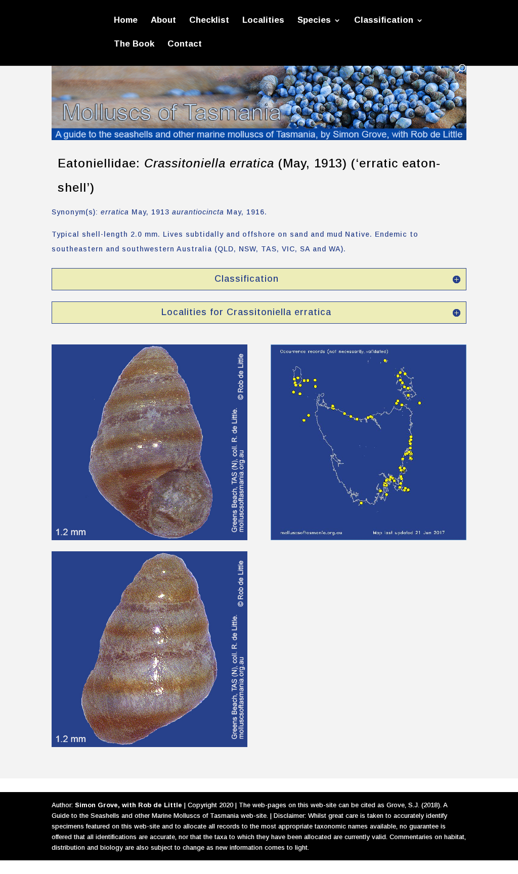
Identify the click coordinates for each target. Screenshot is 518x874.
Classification (383, 21)
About (163, 21)
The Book (134, 44)
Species (314, 21)
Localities (263, 21)
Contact (184, 44)
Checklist (209, 21)
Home (126, 21)
